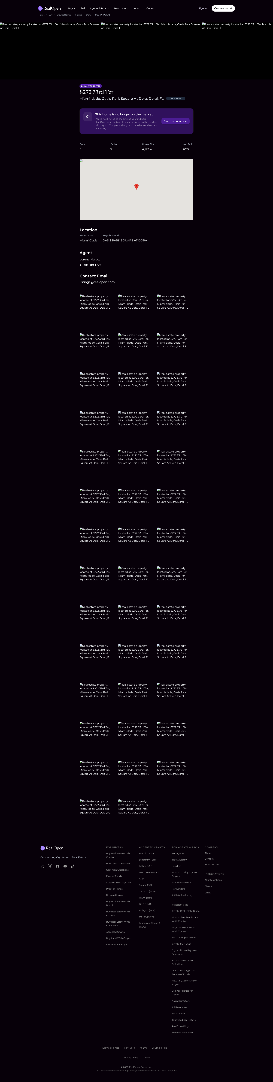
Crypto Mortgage (181, 944)
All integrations (213, 880)
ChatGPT (210, 892)
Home (42, 15)
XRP (141, 878)
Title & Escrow (179, 859)
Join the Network (181, 882)
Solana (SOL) (146, 885)
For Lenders (178, 888)
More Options (146, 916)
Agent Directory (181, 1001)
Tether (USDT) (147, 866)
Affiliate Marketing (182, 895)
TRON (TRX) (145, 897)
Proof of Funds (114, 888)
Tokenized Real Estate (184, 1020)
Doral (88, 15)
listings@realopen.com (97, 282)
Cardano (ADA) (147, 891)
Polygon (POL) (147, 910)
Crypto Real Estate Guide (186, 911)
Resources (120, 8)
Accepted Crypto (115, 931)
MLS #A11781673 (102, 15)
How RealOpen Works (118, 863)
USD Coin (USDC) (149, 872)
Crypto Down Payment (119, 882)
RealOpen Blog (180, 1026)
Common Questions (117, 869)
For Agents (178, 853)
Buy (70, 8)
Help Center (178, 1013)
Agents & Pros (98, 8)
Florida (78, 15)
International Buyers (117, 944)
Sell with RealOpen (182, 1032)
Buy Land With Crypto (118, 938)
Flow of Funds (114, 876)
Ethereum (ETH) (148, 859)
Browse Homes (64, 15)
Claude (208, 886)
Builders (176, 866)
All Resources (179, 1007)
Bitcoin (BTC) (146, 853)
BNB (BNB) (145, 904)
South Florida (159, 1047)
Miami (143, 1047)
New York (129, 1047)
